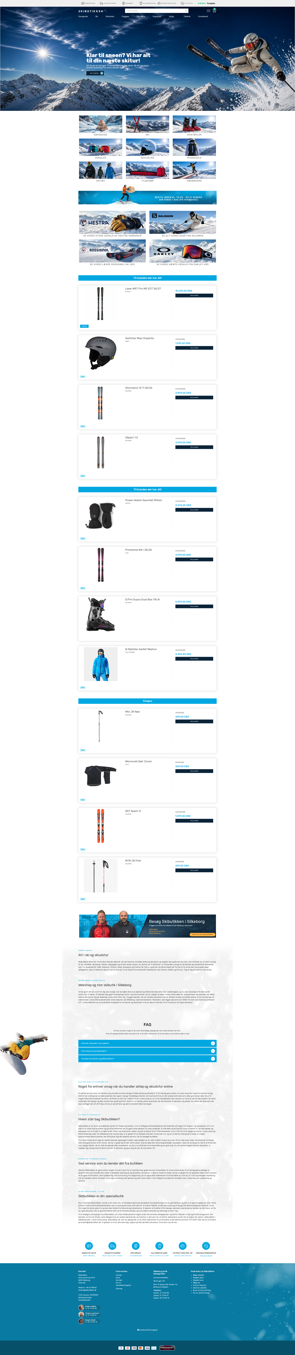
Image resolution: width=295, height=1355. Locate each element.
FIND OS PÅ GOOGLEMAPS (202, 934)
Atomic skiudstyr (199, 1285)
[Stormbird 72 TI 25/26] (100, 407)
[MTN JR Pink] (100, 879)
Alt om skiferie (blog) (201, 1293)
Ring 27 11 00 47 (206, 1256)
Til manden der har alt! (147, 278)
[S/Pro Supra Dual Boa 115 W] (100, 618)
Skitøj (172, 16)
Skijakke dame (198, 1278)
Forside (119, 1275)
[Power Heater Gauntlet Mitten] (100, 519)
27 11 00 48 (92, 1308)
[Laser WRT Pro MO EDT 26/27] (100, 307)
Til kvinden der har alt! (148, 489)
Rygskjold (157, 16)
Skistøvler (110, 16)
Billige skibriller (198, 1275)
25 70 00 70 (92, 1322)
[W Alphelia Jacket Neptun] (100, 668)
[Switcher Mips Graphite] (100, 357)
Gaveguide (83, 16)
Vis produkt (194, 295)
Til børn (147, 701)
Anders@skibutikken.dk (87, 1290)
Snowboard (203, 16)
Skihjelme (141, 16)
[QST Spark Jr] (100, 830)
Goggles (125, 16)
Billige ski (196, 1283)
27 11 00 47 (92, 1315)
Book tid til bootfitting (202, 1290)
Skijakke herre (198, 1280)
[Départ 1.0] (100, 456)
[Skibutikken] (92, 11)
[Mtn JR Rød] (100, 731)
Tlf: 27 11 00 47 (188, 3)
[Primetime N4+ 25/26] (100, 569)
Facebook (143, 1330)
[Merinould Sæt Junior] (100, 780)
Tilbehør (186, 16)
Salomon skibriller (199, 1288)
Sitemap (119, 1289)
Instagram (153, 1330)
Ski (96, 16)
